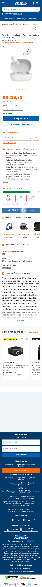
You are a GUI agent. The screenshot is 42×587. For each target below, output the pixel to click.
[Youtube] (23, 520)
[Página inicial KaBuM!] (21, 3)
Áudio (15, 24)
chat (22, 483)
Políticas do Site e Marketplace (21, 565)
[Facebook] (8, 520)
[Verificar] (11, 578)
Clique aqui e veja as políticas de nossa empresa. (25, 560)
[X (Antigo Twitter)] (18, 520)
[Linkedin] (29, 520)
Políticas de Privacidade (21, 568)
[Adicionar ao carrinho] (27, 339)
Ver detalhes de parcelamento (13, 110)
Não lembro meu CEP (9, 143)
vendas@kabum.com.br (21, 485)
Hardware (32, 18)
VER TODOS (33, 333)
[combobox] (21, 9)
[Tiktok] (34, 520)
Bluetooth (36, 24)
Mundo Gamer (9, 18)
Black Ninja (21, 18)
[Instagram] (13, 520)
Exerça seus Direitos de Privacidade (21, 572)
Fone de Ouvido (25, 24)
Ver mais (5, 182)
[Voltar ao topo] (21, 537)
